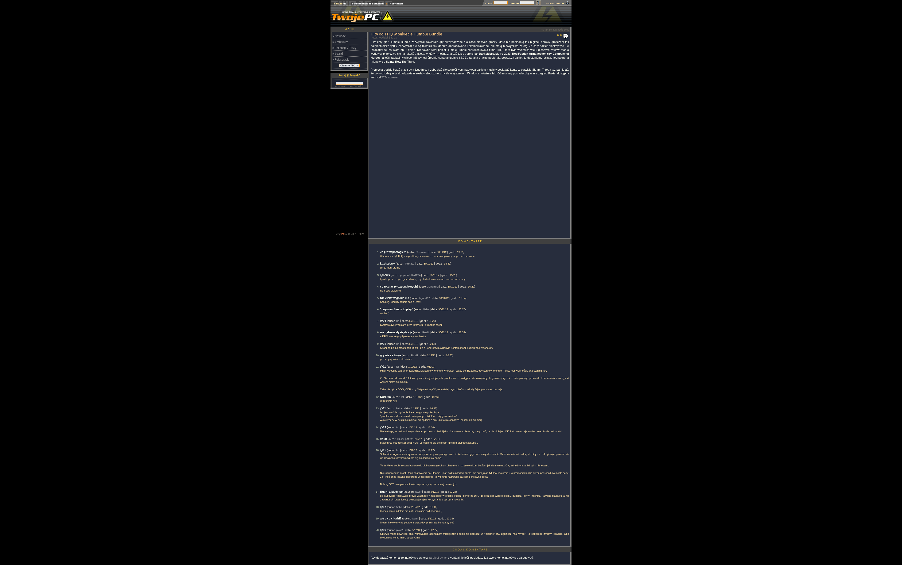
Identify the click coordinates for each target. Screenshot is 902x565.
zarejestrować (438, 557)
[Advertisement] (486, 16)
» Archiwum (340, 41)
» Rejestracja (341, 59)
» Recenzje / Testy (344, 47)
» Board (337, 53)
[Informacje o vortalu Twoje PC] (366, 4)
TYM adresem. (390, 77)
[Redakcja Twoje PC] (394, 4)
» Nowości (339, 36)
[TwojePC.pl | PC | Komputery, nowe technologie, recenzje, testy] (338, 4)
